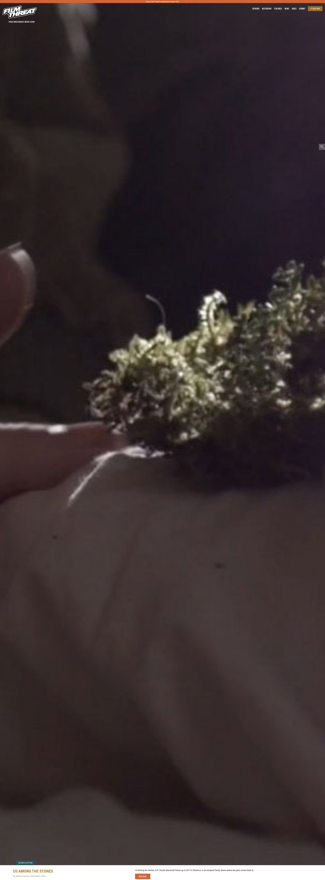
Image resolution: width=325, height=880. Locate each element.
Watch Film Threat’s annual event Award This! (162, 1)
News (287, 9)
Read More (143, 876)
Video (294, 9)
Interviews (267, 9)
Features (278, 9)
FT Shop (315, 8)
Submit (302, 9)
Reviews (255, 9)
